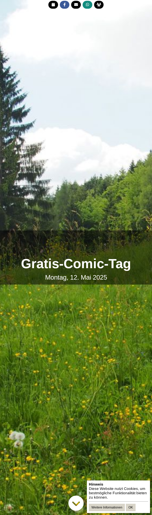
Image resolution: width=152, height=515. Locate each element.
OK (130, 507)
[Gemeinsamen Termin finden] (99, 5)
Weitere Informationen (106, 507)
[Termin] (53, 5)
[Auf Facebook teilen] (64, 5)
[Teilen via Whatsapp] (87, 5)
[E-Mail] (76, 5)
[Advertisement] (76, 244)
